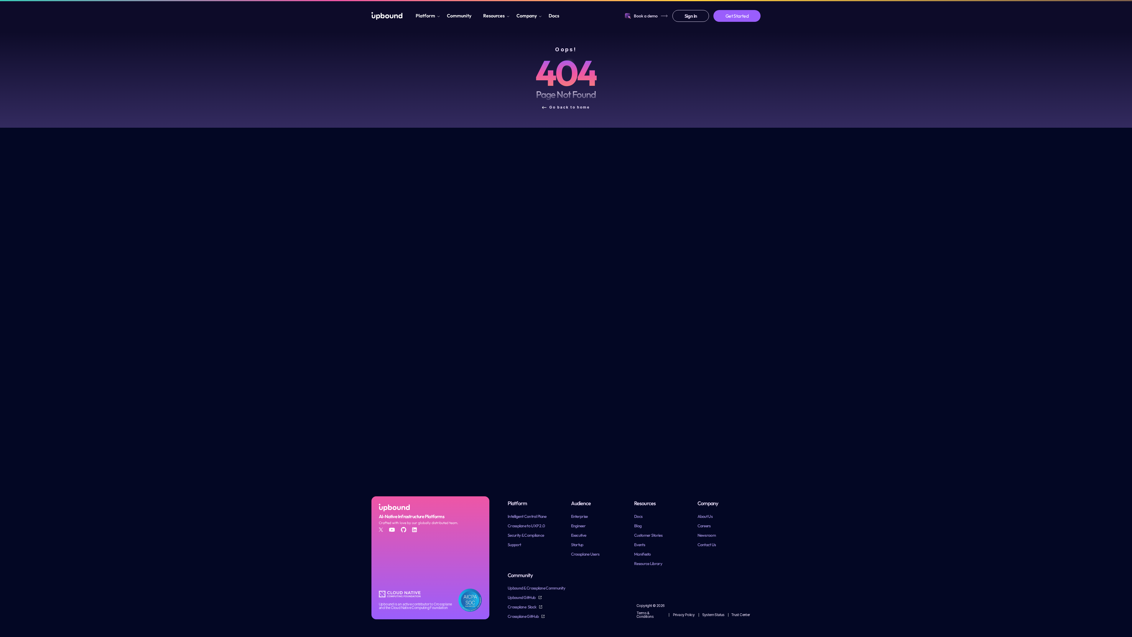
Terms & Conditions (645, 615)
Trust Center (740, 615)
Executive (578, 535)
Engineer (578, 525)
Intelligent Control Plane (527, 516)
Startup (577, 544)
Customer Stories (648, 535)
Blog (637, 525)
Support (514, 544)
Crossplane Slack (522, 607)
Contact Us (706, 544)
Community (459, 16)
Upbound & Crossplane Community (536, 588)
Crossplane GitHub (523, 616)
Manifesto (642, 554)
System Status (713, 615)
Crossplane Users (585, 554)
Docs (554, 16)
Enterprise (579, 516)
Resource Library (648, 563)
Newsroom (706, 535)
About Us (705, 516)
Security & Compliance (526, 535)
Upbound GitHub (522, 597)
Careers (704, 525)
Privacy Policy (684, 615)
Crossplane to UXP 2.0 (526, 525)
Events (639, 544)
